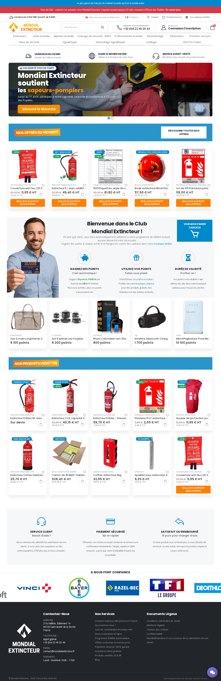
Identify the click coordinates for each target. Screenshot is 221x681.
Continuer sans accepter (110, 364)
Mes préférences (110, 353)
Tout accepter (110, 343)
